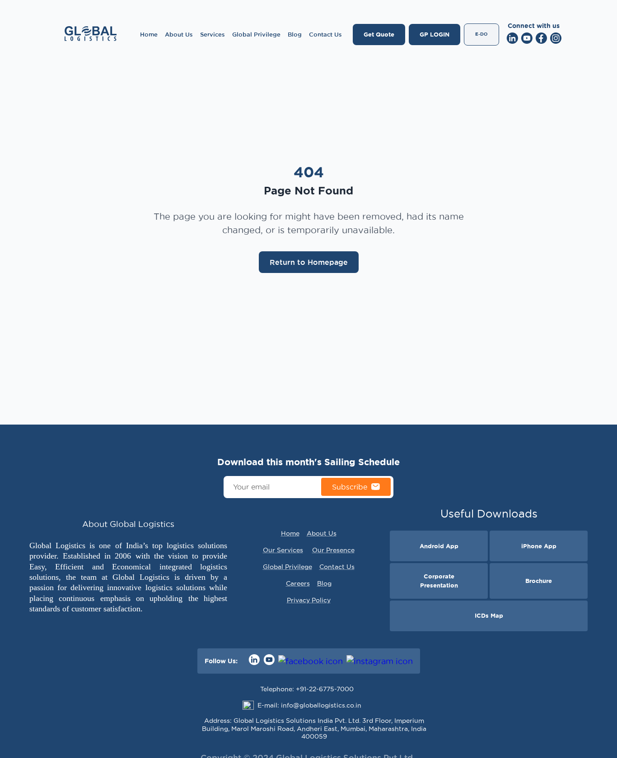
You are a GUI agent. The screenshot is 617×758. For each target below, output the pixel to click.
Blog (295, 34)
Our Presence (333, 550)
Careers (298, 583)
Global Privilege (256, 34)
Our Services (283, 550)
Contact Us (325, 34)
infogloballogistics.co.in (321, 705)
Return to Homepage (309, 262)
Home (149, 34)
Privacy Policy (309, 600)
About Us (179, 34)
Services (212, 34)
